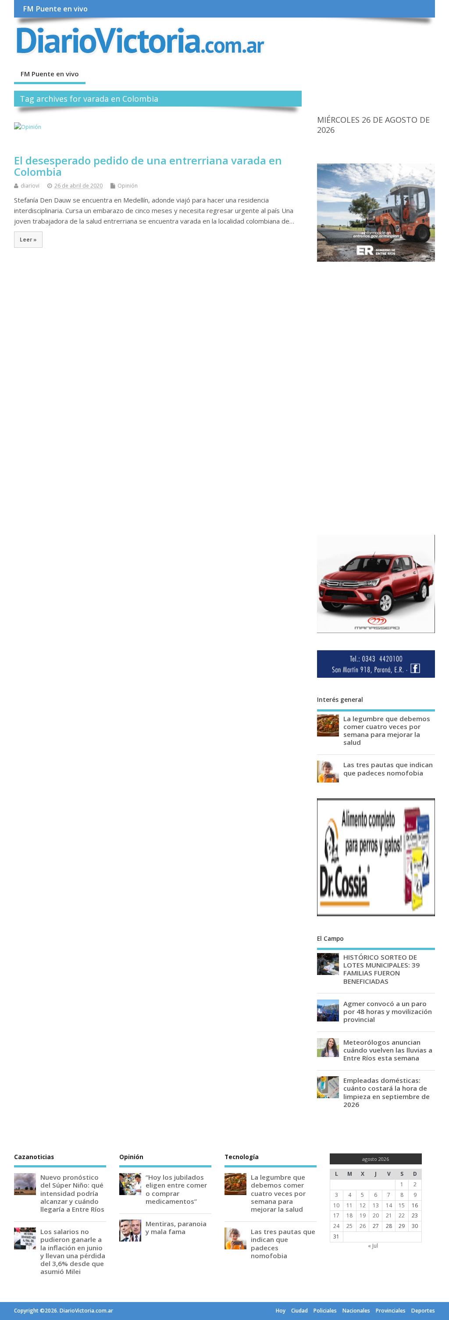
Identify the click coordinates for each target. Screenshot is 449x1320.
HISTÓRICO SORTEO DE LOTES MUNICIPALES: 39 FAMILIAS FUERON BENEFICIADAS (381, 969)
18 (349, 1215)
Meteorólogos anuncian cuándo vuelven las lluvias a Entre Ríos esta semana (387, 1050)
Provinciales (391, 1310)
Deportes (423, 1310)
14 (389, 1205)
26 (363, 1226)
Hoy (280, 1310)
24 (336, 1226)
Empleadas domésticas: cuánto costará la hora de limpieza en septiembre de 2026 (386, 1092)
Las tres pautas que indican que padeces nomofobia (388, 768)
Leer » (28, 239)
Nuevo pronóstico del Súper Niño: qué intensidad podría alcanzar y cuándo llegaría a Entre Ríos (72, 1193)
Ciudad (299, 1310)
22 (402, 1215)
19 (363, 1215)
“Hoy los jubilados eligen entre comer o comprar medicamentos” (176, 1189)
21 (389, 1215)
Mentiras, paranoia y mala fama (176, 1227)
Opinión (128, 185)
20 (376, 1215)
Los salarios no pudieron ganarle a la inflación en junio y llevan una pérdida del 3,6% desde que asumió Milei (72, 1251)
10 (336, 1205)
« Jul (373, 1245)
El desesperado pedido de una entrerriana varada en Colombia (148, 166)
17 (336, 1215)
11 (349, 1205)
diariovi (30, 185)
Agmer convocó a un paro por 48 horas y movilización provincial (387, 1011)
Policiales (325, 1310)
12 (363, 1205)
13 (376, 1205)
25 (349, 1226)
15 (402, 1205)
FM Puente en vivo (55, 9)
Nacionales (356, 1310)
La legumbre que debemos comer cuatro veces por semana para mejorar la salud (386, 730)
